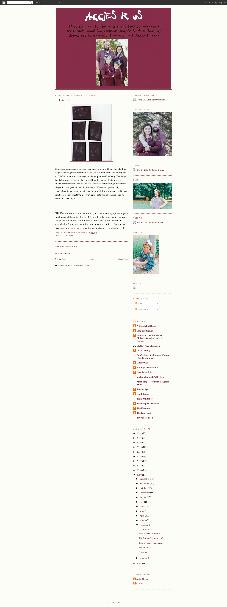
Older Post (123, 258)
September (145, 492)
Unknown (138, 583)
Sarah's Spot (143, 389)
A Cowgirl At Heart (146, 325)
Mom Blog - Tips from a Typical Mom (153, 383)
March (143, 520)
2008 (139, 563)
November (145, 483)
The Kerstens (143, 408)
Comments (142, 309)
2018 (139, 433)
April (142, 515)
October (144, 488)
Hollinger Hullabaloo (147, 367)
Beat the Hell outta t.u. (149, 533)
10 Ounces (70, 235)
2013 (139, 456)
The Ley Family (145, 412)
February (144, 524)
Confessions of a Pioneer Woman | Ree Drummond (153, 356)
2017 (139, 437)
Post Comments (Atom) (79, 265)
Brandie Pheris (141, 579)
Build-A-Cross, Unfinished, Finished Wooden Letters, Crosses (150, 338)
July (142, 501)
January (144, 557)
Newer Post (60, 258)
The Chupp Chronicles (148, 403)
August (143, 497)
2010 (139, 470)
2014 (139, 451)
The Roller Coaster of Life (151, 538)
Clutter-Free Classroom (148, 345)
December (145, 478)
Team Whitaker (145, 398)
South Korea (143, 393)
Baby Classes (145, 547)
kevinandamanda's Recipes (150, 377)
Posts (140, 303)
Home (92, 258)
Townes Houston (145, 417)
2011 (139, 465)
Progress (143, 552)
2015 (139, 447)
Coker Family (144, 350)
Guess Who (142, 362)
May (142, 511)
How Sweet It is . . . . (146, 372)
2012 (139, 461)
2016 (139, 442)
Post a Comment (63, 253)
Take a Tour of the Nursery (151, 542)
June (142, 506)
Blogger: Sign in (145, 330)
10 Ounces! (144, 529)
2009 (139, 474)
